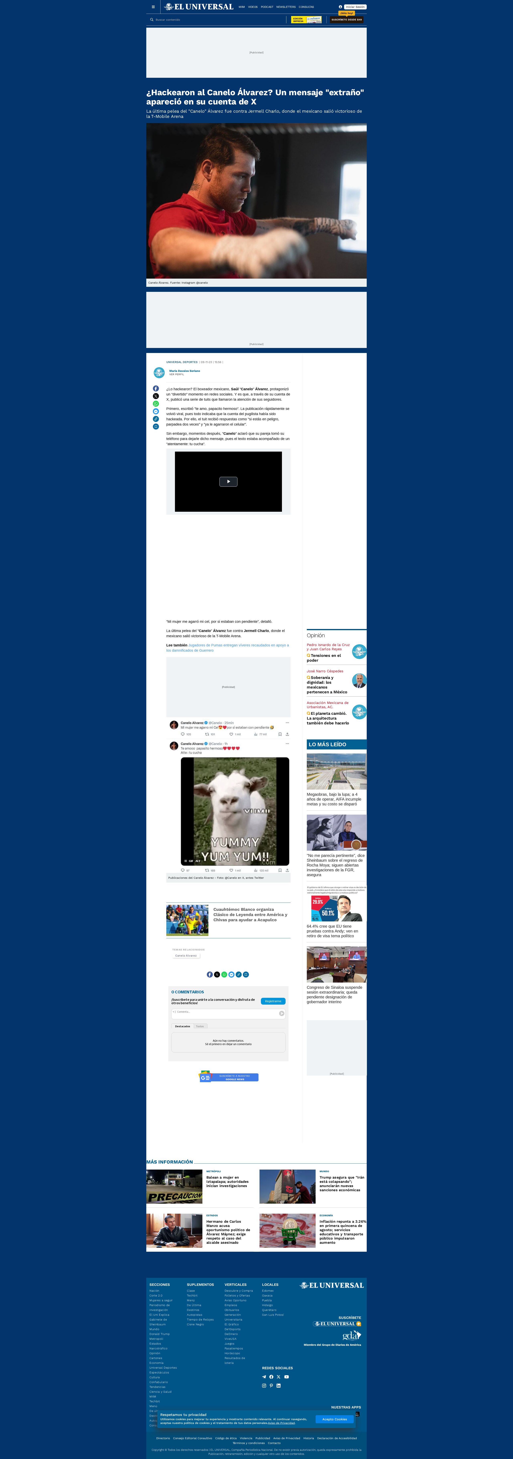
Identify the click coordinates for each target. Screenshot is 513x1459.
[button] (347, 19)
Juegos (229, 1343)
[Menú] (153, 7)
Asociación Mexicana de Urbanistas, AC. (327, 705)
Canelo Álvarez (186, 955)
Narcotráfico (158, 1348)
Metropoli (156, 1338)
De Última (194, 1305)
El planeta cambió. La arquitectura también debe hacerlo (328, 718)
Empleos (231, 1305)
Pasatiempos (234, 1348)
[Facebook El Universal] (271, 1377)
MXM (242, 6)
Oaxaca (267, 1295)
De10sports (233, 1329)
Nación (154, 1290)
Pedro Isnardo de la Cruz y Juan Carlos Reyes (328, 647)
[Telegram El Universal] (264, 1377)
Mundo (154, 1329)
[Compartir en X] (156, 396)
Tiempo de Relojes (200, 1319)
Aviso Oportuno (235, 1300)
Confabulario (158, 1382)
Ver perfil (176, 374)
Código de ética (226, 1438)
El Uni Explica (159, 1314)
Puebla (267, 1300)
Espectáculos (159, 1372)
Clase (191, 1290)
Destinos (193, 1309)
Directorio (163, 1438)
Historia (308, 1438)
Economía (156, 1362)
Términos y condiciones (249, 1443)
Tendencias (157, 1386)
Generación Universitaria (233, 1317)
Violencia (246, 1438)
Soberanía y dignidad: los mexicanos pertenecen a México (327, 684)
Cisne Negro (195, 1324)
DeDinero (231, 1334)
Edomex (268, 1290)
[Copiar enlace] (156, 419)
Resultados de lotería (235, 1360)
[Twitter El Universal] (279, 1377)
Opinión (316, 635)
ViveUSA (231, 1338)
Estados (155, 1343)
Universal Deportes (182, 362)
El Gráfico (232, 1324)
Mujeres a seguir (161, 1300)
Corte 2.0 (156, 1295)
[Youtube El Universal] (286, 1377)
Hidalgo (267, 1305)
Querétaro (269, 1309)
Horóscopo (232, 1353)
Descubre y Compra (239, 1290)
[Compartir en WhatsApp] (156, 404)
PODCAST (267, 6)
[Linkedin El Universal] (279, 1386)
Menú (153, 1406)
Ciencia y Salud (160, 1391)
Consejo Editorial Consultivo (192, 1438)
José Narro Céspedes (325, 671)
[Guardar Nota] (156, 427)
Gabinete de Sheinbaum (158, 1322)
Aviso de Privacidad (286, 1438)
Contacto (274, 1443)
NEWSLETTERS (286, 6)
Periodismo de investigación (159, 1307)
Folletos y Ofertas (237, 1295)
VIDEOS (253, 6)
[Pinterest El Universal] (271, 1386)
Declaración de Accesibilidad (337, 1438)
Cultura (154, 1377)
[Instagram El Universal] (264, 1386)
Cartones (155, 1358)
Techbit (154, 1401)
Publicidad (262, 1438)
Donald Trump (159, 1334)
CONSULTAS (306, 6)
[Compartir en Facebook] (156, 388)
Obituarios (232, 1309)
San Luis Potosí (273, 1314)
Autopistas (194, 1314)
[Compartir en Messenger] (156, 411)
